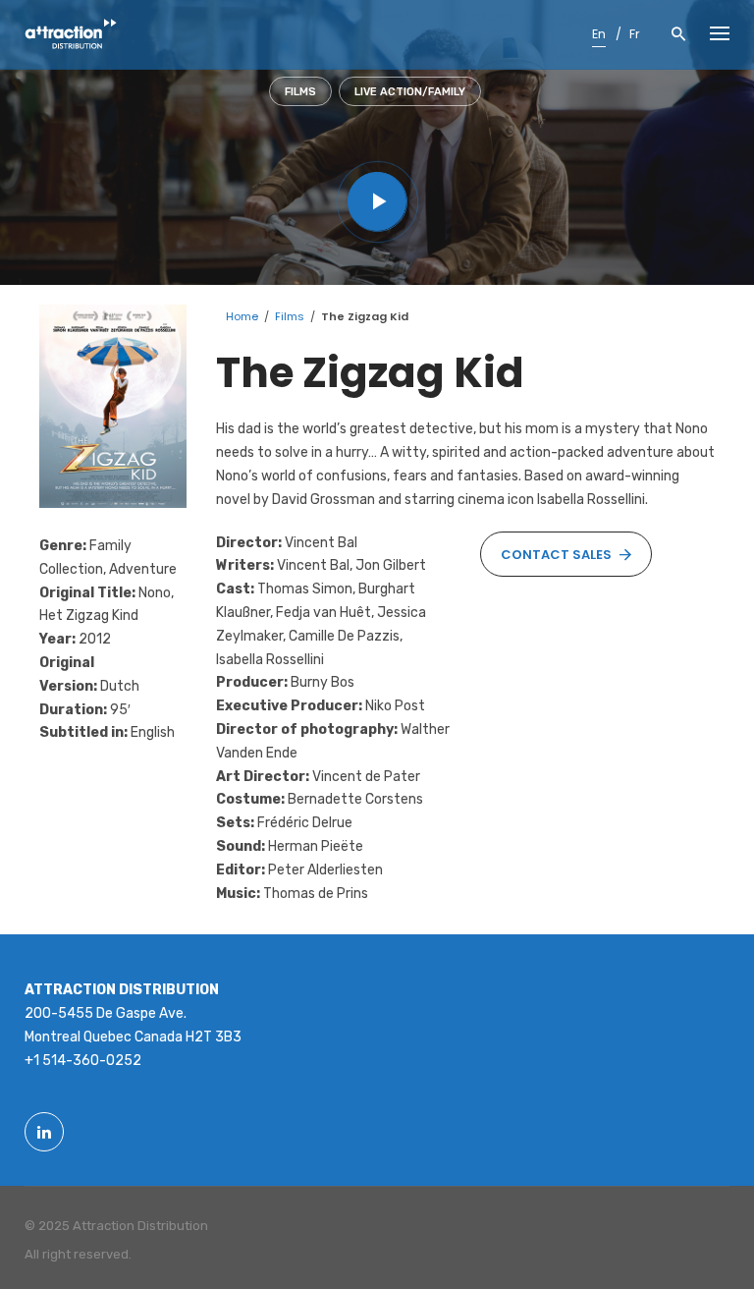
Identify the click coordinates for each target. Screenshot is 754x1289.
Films (300, 91)
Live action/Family (409, 91)
